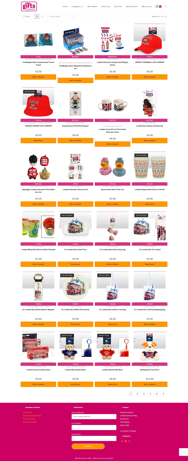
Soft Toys (44, 186)
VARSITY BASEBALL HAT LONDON (149, 62)
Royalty (81, 123)
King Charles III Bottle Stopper (75, 126)
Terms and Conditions (32, 416)
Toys (44, 366)
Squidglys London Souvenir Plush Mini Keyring (38, 190)
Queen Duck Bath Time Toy (112, 189)
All (165, 16)
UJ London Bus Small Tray (75, 249)
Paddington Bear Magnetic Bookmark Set (75, 67)
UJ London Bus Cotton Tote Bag (112, 309)
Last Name (76, 434)
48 (162, 16)
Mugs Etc (118, 126)
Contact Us (27, 412)
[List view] (42, 16)
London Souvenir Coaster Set (75, 189)
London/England (45, 59)
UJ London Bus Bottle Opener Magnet (38, 309)
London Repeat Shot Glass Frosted (149, 189)
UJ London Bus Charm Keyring (112, 249)
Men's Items (44, 306)
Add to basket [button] (38, 77)
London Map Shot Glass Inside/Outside (38, 249)
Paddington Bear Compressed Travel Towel (38, 63)
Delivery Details (29, 422)
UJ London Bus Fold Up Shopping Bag (149, 309)
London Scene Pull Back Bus (38, 370)
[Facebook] (126, 441)
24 (158, 16)
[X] (122, 441)
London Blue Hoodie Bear (75, 370)
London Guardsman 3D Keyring (149, 126)
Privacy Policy (29, 419)
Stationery (89, 63)
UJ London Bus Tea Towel (150, 249)
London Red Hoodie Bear (112, 370)
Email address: (78, 412)
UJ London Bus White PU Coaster (75, 309)
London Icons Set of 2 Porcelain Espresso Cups (112, 130)
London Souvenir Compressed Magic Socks (112, 63)
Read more (38, 140)
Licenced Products (32, 59)
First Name (76, 423)
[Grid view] (37, 16)
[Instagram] (129, 441)
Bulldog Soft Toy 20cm (149, 370)
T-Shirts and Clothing (156, 59)
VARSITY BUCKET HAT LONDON (38, 126)
